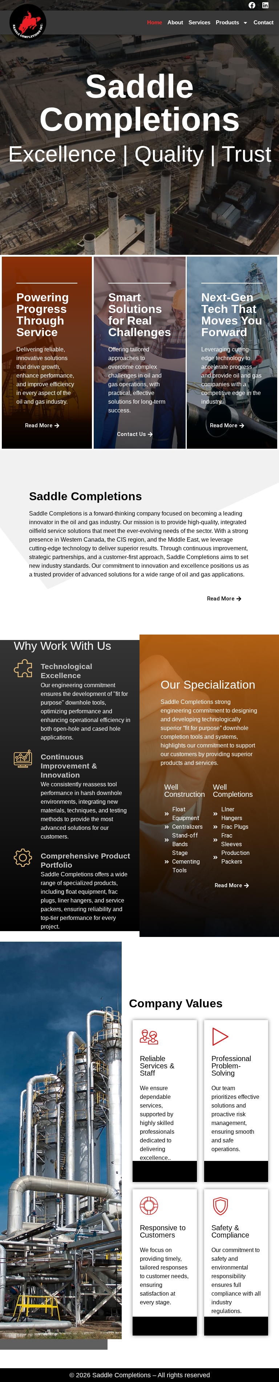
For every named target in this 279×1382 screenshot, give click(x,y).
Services (199, 22)
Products (227, 22)
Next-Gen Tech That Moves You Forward (231, 315)
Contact (264, 22)
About (175, 22)
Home (154, 22)
